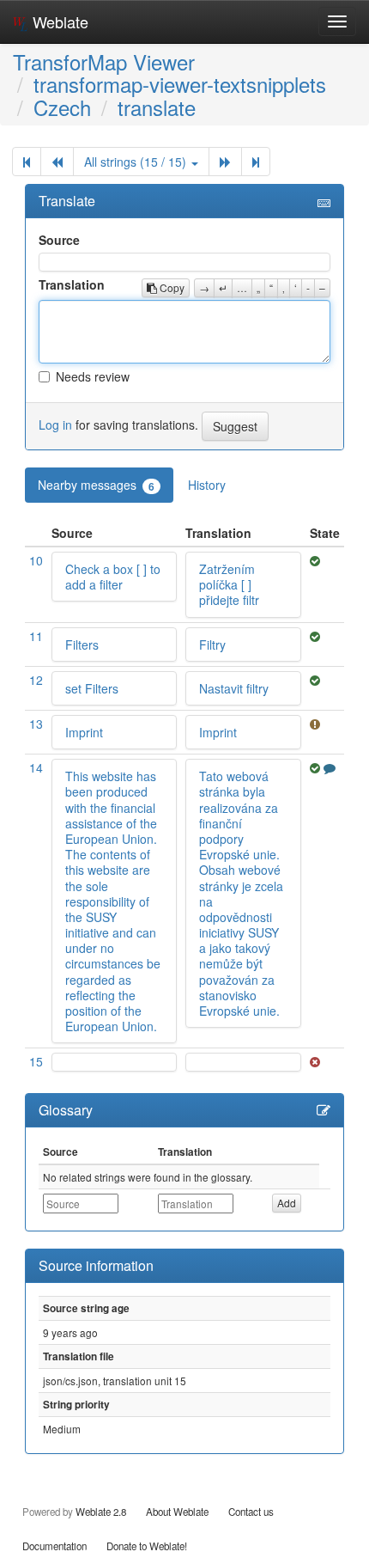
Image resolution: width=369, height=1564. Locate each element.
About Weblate (177, 1511)
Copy (170, 287)
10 (36, 560)
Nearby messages (96, 485)
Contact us (251, 1511)
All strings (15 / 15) (137, 161)
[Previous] (57, 161)
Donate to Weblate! (146, 1546)
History (207, 484)
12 (36, 679)
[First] (26, 161)
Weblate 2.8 (101, 1511)
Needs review (93, 376)
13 (36, 723)
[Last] (255, 161)
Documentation (54, 1546)
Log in (55, 423)
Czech (62, 107)
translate (157, 107)
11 (36, 636)
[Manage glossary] (323, 1110)
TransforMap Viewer (104, 61)
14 (36, 767)
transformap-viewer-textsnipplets (179, 84)
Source (59, 239)
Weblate (58, 21)
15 (36, 1061)
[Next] (225, 161)
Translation (72, 284)
